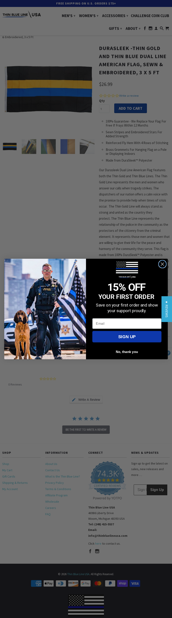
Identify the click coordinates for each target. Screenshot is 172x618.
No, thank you (127, 351)
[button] (166, 309)
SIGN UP (126, 336)
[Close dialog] (162, 264)
